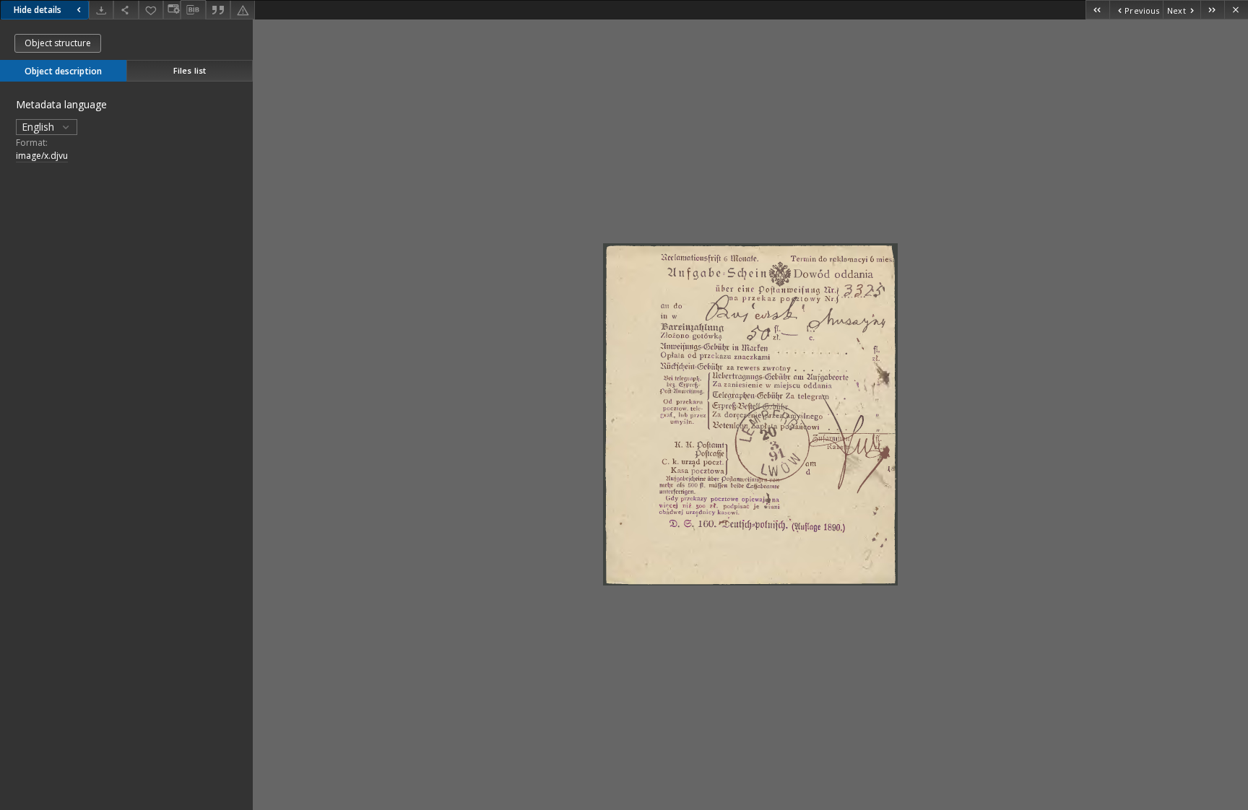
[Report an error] (242, 9)
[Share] (125, 9)
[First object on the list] (1097, 9)
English (39, 127)
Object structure (58, 43)
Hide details (37, 10)
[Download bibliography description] (193, 10)
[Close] (1236, 9)
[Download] (101, 9)
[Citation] (218, 9)
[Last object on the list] (1212, 9)
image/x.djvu (42, 155)
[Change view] (172, 9)
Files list (189, 70)
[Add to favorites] (151, 9)
